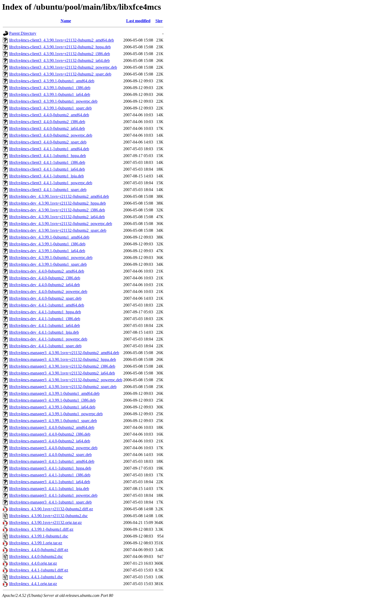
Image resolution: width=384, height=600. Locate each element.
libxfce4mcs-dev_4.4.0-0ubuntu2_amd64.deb (46, 271)
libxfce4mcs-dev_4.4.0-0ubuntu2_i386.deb (44, 278)
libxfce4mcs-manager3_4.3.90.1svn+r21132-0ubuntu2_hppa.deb (62, 359)
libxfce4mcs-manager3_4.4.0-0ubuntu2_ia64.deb (49, 441)
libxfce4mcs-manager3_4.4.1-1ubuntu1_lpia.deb (49, 488)
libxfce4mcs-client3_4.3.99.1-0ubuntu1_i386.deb (49, 87)
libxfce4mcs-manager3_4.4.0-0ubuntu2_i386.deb (49, 434)
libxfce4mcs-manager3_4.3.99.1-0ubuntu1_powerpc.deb (56, 414)
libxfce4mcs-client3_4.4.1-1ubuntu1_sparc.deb (47, 189)
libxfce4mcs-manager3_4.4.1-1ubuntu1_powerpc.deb (53, 495)
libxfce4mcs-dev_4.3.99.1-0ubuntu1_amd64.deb (49, 237)
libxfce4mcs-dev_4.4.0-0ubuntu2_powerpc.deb (48, 291)
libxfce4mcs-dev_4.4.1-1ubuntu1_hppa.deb (45, 312)
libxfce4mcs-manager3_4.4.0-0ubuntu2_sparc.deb (50, 454)
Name (66, 21)
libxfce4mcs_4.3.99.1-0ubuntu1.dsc (38, 536)
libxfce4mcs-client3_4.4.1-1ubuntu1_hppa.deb (47, 155)
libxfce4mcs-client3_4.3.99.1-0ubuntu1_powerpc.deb (53, 101)
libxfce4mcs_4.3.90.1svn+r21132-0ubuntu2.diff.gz (51, 509)
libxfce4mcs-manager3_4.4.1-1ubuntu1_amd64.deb (51, 461)
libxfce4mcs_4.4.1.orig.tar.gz (33, 583)
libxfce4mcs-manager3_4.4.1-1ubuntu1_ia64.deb (49, 482)
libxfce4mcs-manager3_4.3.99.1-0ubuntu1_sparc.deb (53, 420)
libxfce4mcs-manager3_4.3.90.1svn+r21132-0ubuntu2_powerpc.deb (65, 380)
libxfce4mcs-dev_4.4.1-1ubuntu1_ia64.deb (44, 325)
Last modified (138, 21)
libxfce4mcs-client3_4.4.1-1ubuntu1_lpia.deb (46, 176)
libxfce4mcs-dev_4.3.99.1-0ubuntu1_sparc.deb (48, 264)
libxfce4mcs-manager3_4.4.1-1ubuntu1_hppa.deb (50, 468)
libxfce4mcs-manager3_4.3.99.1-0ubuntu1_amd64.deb (54, 393)
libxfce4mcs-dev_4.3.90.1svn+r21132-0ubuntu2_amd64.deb (59, 196)
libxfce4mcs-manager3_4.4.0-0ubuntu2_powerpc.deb (53, 448)
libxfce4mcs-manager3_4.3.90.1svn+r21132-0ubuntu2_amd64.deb (64, 352)
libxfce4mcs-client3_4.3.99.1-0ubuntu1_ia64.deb (49, 94)
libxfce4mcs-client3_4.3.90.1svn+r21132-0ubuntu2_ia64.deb (59, 60)
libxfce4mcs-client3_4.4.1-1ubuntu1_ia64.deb (47, 169)
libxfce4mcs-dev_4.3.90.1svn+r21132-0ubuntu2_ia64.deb (57, 217)
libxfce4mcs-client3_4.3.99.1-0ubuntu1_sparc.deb (50, 108)
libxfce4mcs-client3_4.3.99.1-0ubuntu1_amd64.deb (51, 81)
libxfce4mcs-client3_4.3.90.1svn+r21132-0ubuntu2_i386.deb (59, 53)
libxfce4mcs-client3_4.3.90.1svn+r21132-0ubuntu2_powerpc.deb (63, 67)
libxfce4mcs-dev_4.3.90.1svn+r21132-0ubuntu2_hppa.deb (57, 203)
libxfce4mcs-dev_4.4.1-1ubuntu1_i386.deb (44, 318)
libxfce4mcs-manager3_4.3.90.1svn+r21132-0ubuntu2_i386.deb (62, 366)
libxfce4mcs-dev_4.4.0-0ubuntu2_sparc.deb (45, 298)
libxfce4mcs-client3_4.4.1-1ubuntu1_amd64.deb (49, 149)
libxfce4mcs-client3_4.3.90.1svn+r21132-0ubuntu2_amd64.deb (61, 40)
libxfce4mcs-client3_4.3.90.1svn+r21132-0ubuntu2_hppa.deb (60, 47)
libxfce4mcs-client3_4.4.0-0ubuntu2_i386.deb (47, 121)
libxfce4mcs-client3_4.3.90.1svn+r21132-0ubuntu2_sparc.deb (60, 74)
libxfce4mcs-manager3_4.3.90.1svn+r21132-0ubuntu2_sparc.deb (63, 386)
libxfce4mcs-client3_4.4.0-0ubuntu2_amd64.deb (49, 115)
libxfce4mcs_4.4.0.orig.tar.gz (33, 563)
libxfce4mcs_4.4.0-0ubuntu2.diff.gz (38, 549)
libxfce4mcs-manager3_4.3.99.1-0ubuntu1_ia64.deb (52, 407)
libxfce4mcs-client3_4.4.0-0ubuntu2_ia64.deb (47, 128)
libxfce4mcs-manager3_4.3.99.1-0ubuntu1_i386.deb (52, 400)
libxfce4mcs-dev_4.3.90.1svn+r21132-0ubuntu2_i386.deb (57, 210)
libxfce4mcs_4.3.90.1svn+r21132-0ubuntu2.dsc (48, 516)
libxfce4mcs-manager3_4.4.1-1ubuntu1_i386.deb (49, 475)
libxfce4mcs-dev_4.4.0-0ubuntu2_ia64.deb (44, 284)
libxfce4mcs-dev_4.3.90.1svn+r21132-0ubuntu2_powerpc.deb (60, 223)
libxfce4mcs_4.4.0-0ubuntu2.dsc (36, 556)
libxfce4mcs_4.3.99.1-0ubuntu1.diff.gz (41, 529)
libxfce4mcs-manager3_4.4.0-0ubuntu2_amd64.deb (51, 427)
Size (158, 21)
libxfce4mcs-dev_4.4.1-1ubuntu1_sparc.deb (45, 346)
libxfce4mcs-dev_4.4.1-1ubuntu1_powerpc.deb (48, 339)
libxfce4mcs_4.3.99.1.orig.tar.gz (35, 543)
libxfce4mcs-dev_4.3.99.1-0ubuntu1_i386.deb (47, 244)
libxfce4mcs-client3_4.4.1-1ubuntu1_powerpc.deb (50, 183)
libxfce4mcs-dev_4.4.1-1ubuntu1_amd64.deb (46, 305)
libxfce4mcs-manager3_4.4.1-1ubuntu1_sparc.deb (50, 502)
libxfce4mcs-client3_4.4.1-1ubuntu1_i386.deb (47, 162)
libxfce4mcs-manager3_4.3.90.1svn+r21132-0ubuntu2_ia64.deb (62, 373)
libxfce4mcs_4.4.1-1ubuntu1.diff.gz (38, 570)
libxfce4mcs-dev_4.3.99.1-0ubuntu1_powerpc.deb (50, 257)
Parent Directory (22, 33)
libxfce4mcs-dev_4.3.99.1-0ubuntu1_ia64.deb (47, 251)
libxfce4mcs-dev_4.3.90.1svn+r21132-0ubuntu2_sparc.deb (57, 230)
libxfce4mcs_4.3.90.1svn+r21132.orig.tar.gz (45, 522)
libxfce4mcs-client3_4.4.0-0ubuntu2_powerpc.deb (50, 135)
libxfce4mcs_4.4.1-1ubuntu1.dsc (36, 577)
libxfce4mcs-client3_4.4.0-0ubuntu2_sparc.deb (47, 142)
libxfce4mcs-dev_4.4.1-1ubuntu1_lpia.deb (44, 332)
